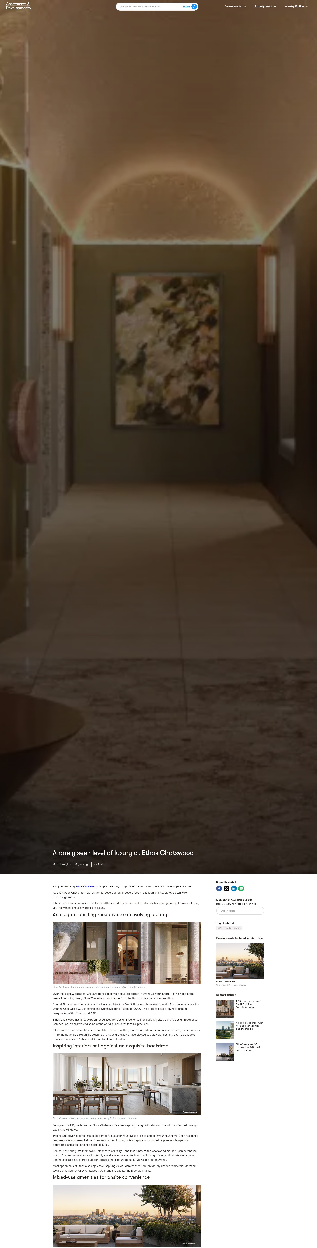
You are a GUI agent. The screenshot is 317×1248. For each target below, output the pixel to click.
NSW (220, 928)
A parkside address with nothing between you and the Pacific (249, 1025)
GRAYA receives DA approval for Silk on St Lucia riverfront (248, 1047)
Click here (128, 987)
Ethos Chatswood (226, 981)
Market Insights (62, 864)
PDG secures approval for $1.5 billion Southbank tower (248, 1004)
